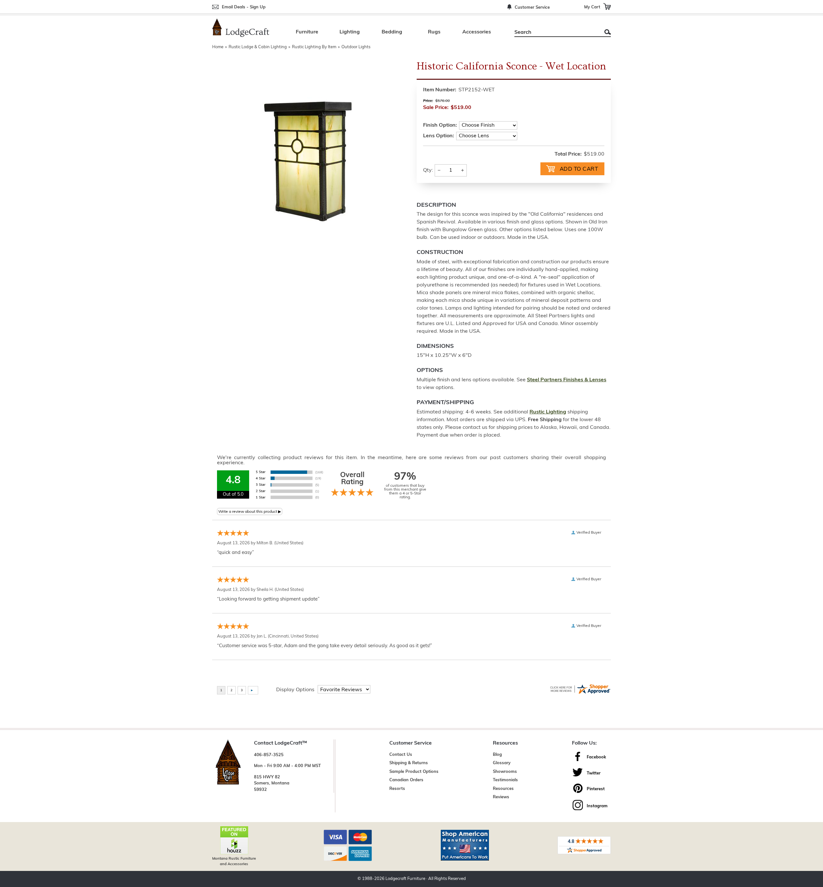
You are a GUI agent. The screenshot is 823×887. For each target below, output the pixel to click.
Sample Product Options (414, 772)
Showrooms (505, 772)
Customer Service (532, 7)
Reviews (501, 797)
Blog (497, 755)
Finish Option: (440, 125)
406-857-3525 (269, 755)
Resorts (397, 789)
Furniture (307, 32)
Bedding (392, 32)
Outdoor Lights (355, 47)
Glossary (502, 763)
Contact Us (400, 755)
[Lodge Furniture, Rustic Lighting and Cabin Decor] (240, 27)
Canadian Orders (406, 780)
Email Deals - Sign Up (244, 7)
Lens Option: (438, 136)
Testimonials (505, 780)
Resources (503, 789)
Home (217, 47)
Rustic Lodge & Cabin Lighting (258, 47)
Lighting (349, 32)
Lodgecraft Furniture (405, 879)
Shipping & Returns (408, 763)
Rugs (434, 32)
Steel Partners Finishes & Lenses (566, 380)
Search (607, 32)
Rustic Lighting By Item (314, 47)
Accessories (476, 32)
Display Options (295, 689)
